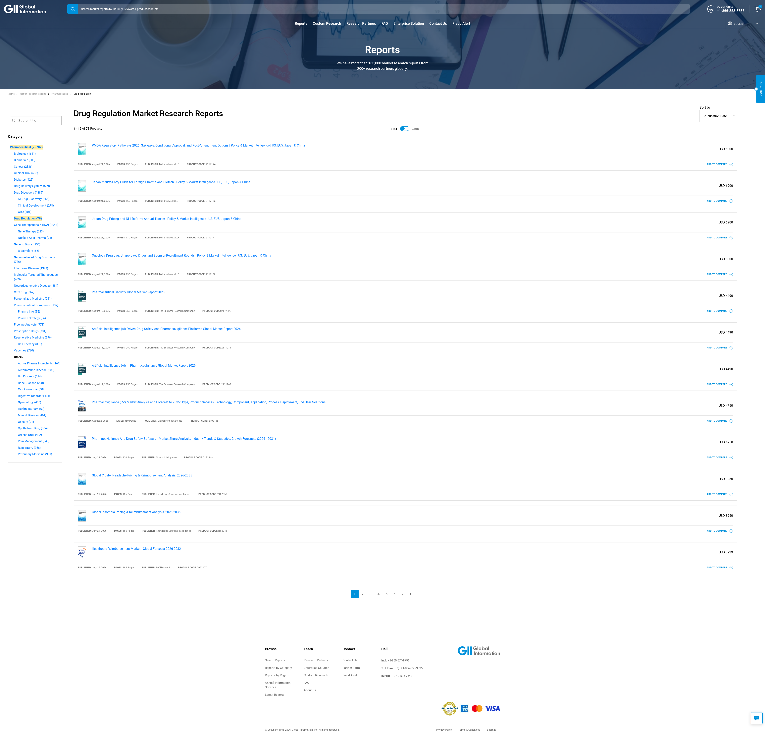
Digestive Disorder (34, 396)
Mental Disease (32, 415)
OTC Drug (24, 292)
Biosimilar (28, 251)
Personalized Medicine (33, 298)
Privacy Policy (444, 729)
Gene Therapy (31, 231)
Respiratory (29, 448)
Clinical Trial (26, 173)
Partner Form (351, 668)
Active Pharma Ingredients (39, 363)
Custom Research (327, 23)
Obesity (26, 422)
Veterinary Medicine (35, 454)
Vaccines (24, 350)
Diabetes (23, 179)
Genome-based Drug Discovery (34, 260)
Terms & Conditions (469, 729)
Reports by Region (277, 675)
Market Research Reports (33, 94)
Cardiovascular (31, 389)
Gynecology (29, 402)
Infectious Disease (31, 268)
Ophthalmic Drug (33, 428)
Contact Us (438, 23)
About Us (310, 690)
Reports (301, 23)
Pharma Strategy (32, 318)
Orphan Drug (30, 435)
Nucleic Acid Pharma (35, 238)
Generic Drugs (27, 244)
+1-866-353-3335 (730, 10)
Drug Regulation (28, 218)
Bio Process (30, 376)
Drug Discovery (28, 192)
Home (11, 94)
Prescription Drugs (30, 331)
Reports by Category (278, 668)
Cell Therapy (30, 344)
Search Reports (275, 660)
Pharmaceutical (60, 94)
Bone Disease (31, 383)
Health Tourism (31, 409)
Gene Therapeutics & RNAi (36, 225)
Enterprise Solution (408, 23)
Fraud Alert (461, 23)
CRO (24, 212)
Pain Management (33, 441)
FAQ (385, 23)
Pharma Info (29, 311)
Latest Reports (274, 695)
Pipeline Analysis (29, 324)
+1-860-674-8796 (398, 660)
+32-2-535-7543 (402, 676)
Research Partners (361, 23)
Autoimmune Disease (36, 370)
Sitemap (491, 729)
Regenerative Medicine (33, 337)
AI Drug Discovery (33, 199)
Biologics (25, 153)
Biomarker (24, 160)
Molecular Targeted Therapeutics (36, 277)
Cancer (23, 166)
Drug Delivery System (32, 186)
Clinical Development (36, 205)
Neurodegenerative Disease (36, 285)
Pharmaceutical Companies (36, 305)
